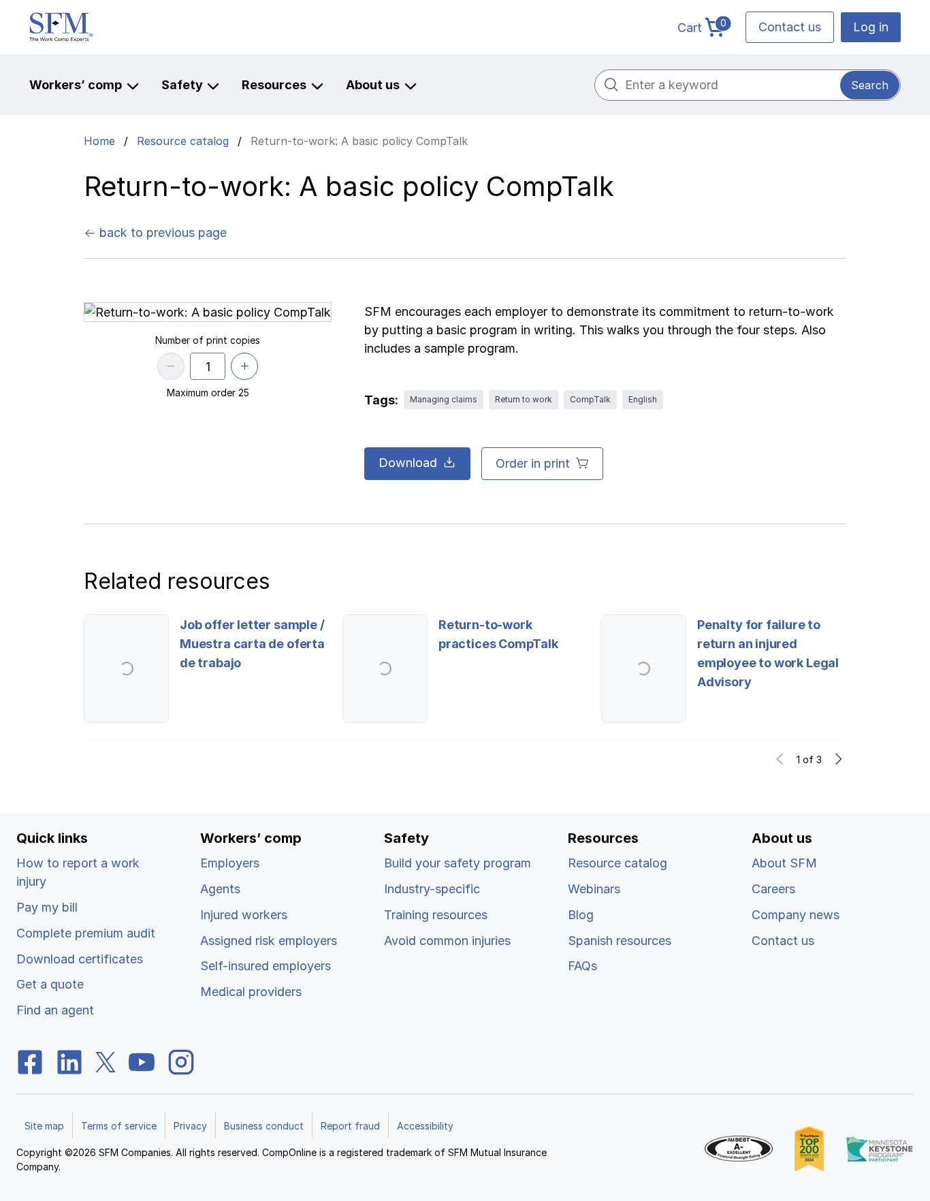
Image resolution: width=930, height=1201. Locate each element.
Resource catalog (183, 141)
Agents (220, 889)
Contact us (789, 27)
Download (408, 462)
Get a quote (50, 984)
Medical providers (251, 991)
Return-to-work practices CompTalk (498, 634)
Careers (773, 889)
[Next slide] (838, 759)
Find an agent (55, 1010)
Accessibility (425, 1126)
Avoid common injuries (447, 940)
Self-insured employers (265, 966)
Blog (581, 915)
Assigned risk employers (268, 940)
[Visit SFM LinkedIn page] (69, 1061)
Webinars (594, 889)
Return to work (523, 399)
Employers (229, 863)
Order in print (533, 463)
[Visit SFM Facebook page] (30, 1061)
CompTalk (590, 399)
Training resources (435, 915)
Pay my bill (47, 907)
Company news (795, 915)
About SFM (784, 863)
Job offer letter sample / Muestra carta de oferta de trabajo (252, 644)
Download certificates (79, 959)
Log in (870, 27)
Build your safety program (457, 863)
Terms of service (119, 1126)
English (642, 399)
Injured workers (243, 915)
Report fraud (350, 1126)
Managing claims (443, 399)
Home (99, 141)
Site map (44, 1126)
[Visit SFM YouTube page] (141, 1061)
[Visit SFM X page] (105, 1061)
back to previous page (161, 232)
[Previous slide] (780, 759)
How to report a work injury (78, 872)
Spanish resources (619, 940)
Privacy (190, 1126)
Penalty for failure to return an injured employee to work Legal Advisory (768, 653)
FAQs (582, 966)
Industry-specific (432, 889)
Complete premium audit (85, 933)
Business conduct (264, 1126)
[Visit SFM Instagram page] (181, 1061)
